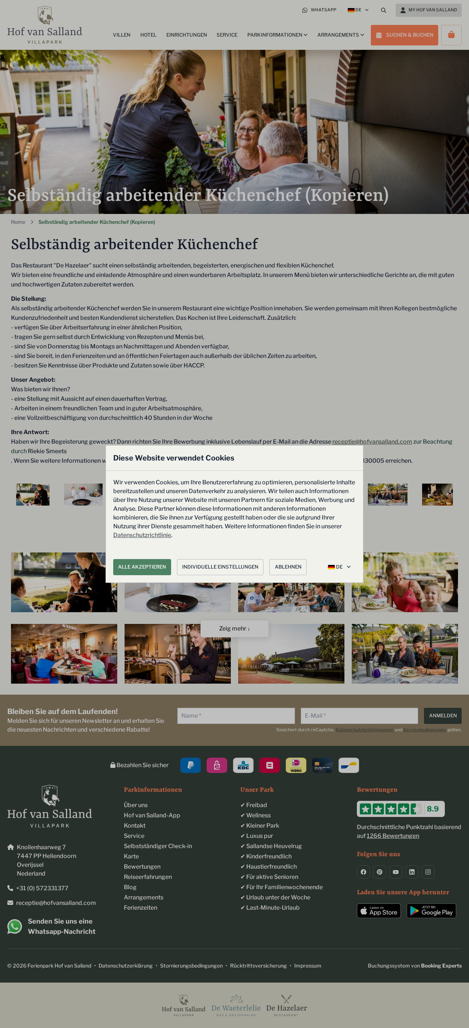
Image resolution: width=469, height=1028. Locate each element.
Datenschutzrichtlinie (142, 535)
